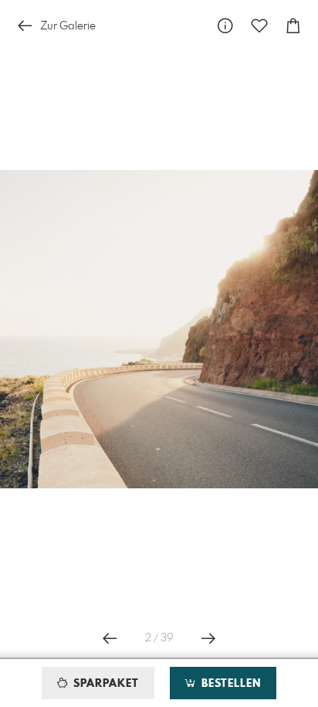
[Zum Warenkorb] (293, 25)
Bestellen (229, 683)
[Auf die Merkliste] (259, 25)
